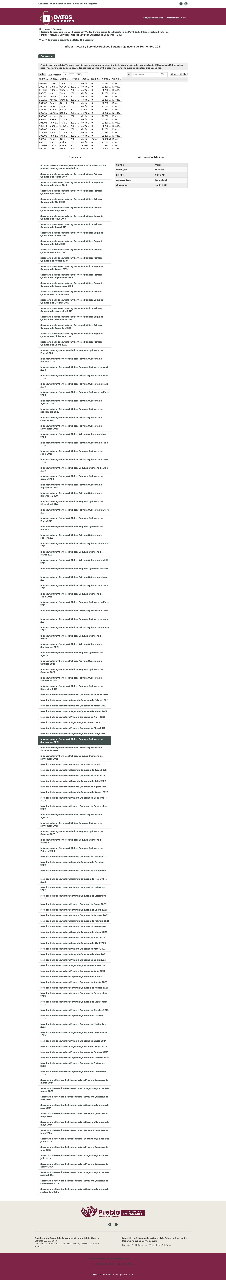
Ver (43, 40)
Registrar (93, 3)
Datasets (57, 29)
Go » (163, 74)
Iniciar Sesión (79, 3)
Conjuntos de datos (153, 17)
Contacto (43, 3)
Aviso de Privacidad (60, 3)
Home (47, 29)
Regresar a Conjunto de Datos (63, 40)
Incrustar (48, 56)
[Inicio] (57, 17)
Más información (175, 17)
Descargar (88, 40)
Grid (42, 74)
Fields (183, 74)
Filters (174, 74)
